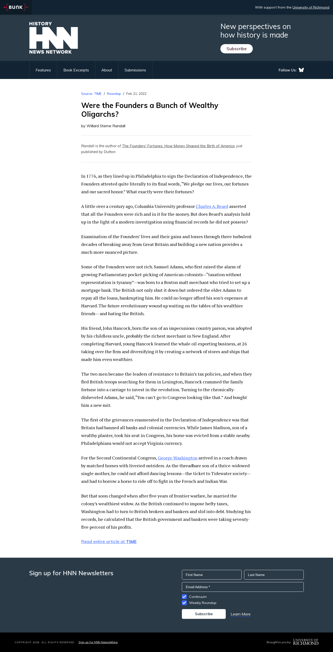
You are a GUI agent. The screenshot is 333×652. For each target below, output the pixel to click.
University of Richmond (311, 7)
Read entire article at (109, 541)
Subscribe (236, 48)
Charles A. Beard (212, 206)
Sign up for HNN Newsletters (98, 642)
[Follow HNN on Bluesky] (301, 70)
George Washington (177, 458)
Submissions (135, 70)
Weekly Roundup (202, 603)
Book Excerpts (76, 70)
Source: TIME (91, 93)
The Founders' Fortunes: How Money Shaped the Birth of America (178, 146)
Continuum (198, 596)
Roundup (114, 93)
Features (43, 70)
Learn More (241, 614)
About (106, 70)
